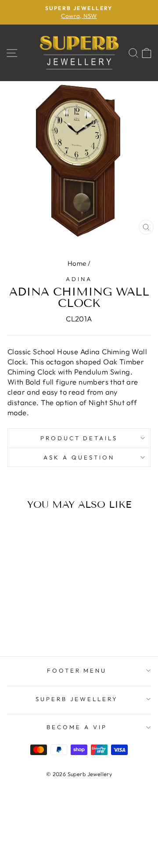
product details (79, 438)
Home (77, 263)
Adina (79, 278)
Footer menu (77, 670)
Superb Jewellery (77, 698)
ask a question (79, 457)
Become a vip (77, 727)
